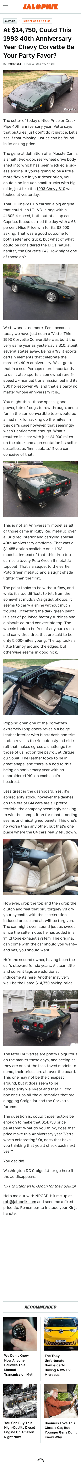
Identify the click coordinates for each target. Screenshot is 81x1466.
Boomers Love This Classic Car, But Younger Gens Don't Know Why (61, 1430)
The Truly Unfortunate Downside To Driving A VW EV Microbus (58, 1365)
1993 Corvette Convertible (26, 339)
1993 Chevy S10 (51, 188)
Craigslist (40, 1170)
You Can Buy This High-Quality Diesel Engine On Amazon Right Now (19, 1430)
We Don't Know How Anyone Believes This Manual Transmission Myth (19, 1365)
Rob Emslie (15, 63)
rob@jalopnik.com (19, 1201)
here (66, 1170)
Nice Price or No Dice (36, 21)
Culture (10, 21)
